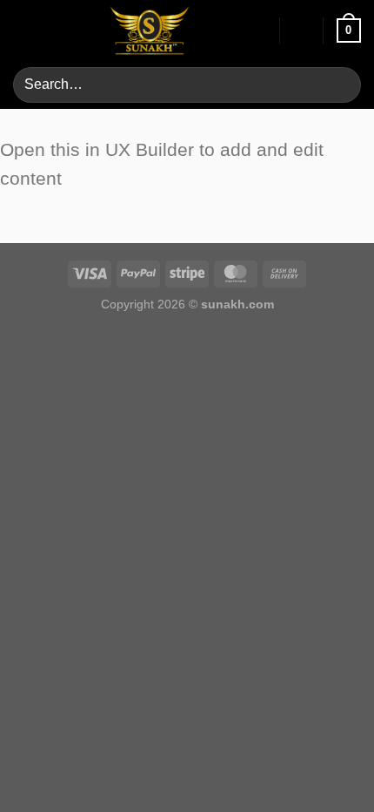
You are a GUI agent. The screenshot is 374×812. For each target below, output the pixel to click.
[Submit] (340, 85)
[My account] (258, 30)
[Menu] (23, 30)
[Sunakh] (150, 30)
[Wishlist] (302, 30)
